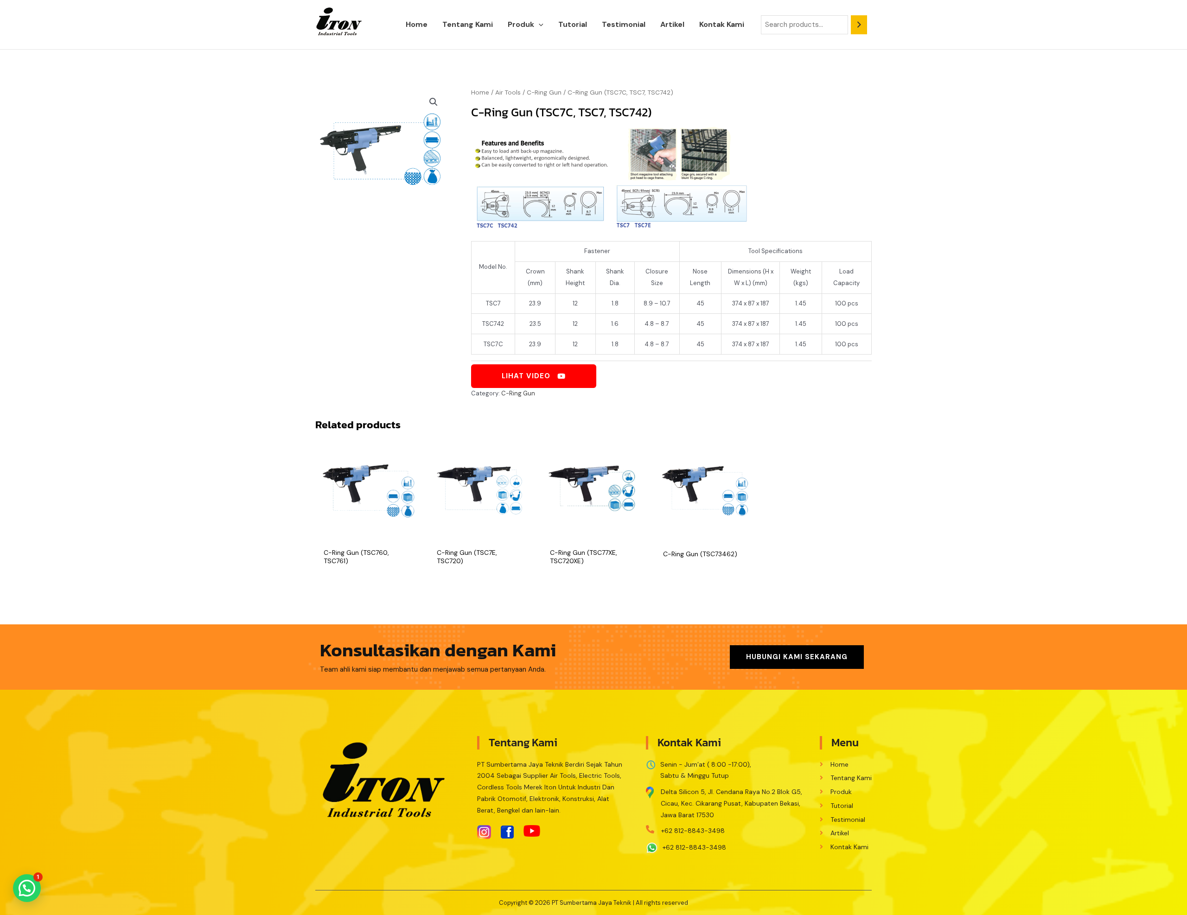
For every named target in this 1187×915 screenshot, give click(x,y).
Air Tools (508, 92)
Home (480, 92)
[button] (538, 24)
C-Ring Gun (544, 92)
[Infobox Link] (726, 801)
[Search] (859, 24)
